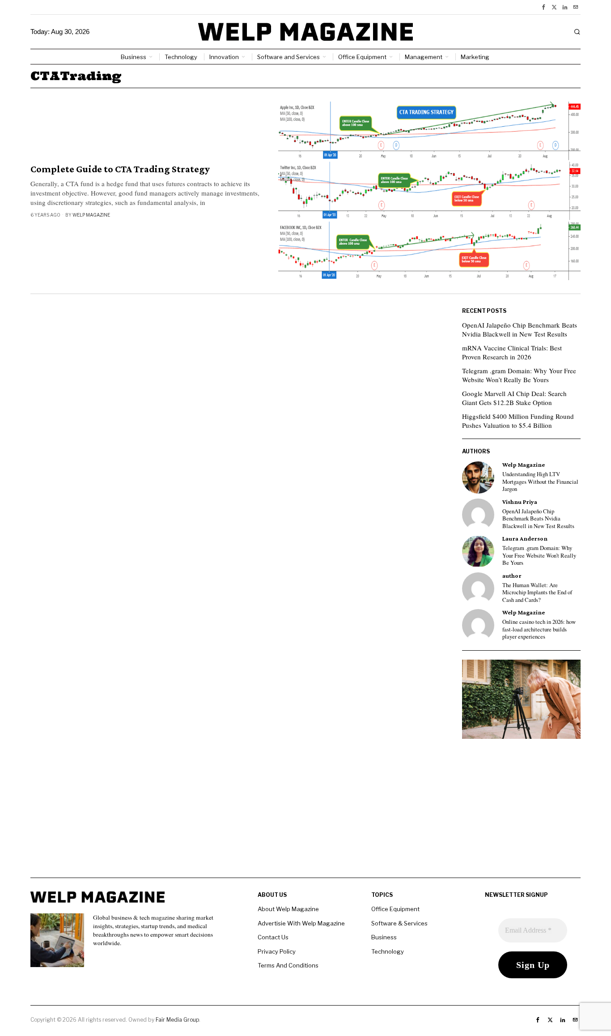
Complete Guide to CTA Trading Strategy (120, 169)
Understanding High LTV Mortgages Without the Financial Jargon (540, 482)
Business (384, 937)
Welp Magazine (91, 214)
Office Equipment (395, 908)
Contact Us (273, 937)
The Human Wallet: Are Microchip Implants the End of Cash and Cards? (537, 593)
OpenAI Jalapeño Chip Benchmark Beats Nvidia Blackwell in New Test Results (519, 329)
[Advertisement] (305, 815)
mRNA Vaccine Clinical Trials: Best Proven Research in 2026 (512, 352)
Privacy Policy (277, 951)
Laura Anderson (524, 538)
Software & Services (399, 923)
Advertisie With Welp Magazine (301, 923)
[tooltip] (543, 7)
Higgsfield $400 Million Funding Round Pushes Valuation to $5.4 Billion (518, 421)
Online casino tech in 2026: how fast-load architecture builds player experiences (539, 629)
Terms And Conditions (288, 965)
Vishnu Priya (519, 502)
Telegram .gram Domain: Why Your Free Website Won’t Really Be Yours (519, 375)
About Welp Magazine (288, 908)
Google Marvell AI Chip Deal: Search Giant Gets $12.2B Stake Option (514, 398)
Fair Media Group (177, 1019)
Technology (387, 951)
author (512, 575)
